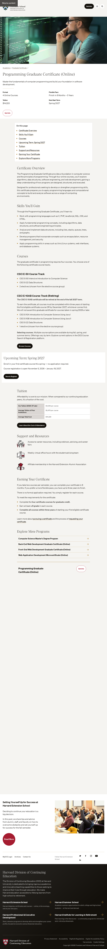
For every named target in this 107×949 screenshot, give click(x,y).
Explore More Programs (29, 158)
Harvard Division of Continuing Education (24, 874)
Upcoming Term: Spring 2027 (32, 142)
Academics (7, 68)
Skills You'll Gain (26, 134)
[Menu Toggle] (97, 6)
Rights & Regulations (76, 939)
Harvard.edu (87, 942)
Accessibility (63, 939)
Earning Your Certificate (29, 154)
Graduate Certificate (19, 68)
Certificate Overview (28, 130)
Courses (22, 138)
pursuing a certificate (42, 519)
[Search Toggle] (102, 6)
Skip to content (8, 3)
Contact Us (27, 857)
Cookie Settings (98, 942)
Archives (18, 857)
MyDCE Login (7, 857)
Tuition (22, 146)
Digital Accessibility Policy (95, 939)
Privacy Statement (50, 939)
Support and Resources (29, 150)
